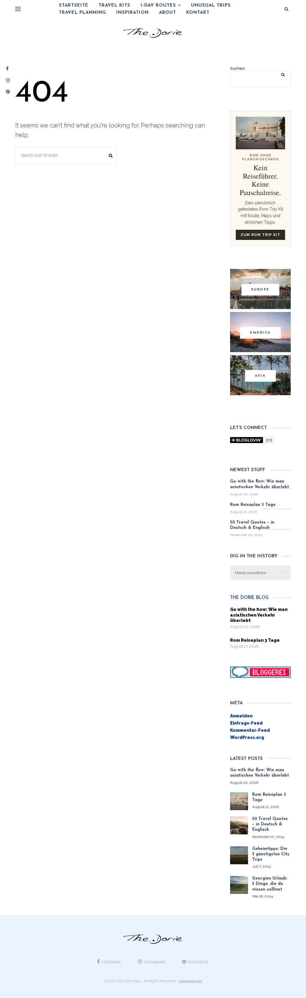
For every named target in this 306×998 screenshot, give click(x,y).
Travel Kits (114, 5)
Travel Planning (82, 12)
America (260, 332)
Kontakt (197, 12)
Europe (260, 289)
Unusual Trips (211, 5)
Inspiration (132, 12)
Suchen (237, 68)
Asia (260, 376)
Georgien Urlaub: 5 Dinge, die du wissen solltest (269, 883)
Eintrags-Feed (246, 723)
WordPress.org (247, 737)
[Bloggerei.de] (260, 672)
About (167, 12)
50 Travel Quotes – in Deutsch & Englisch (252, 525)
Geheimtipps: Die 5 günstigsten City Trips (270, 854)
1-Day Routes (158, 5)
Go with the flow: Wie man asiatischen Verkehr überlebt (259, 484)
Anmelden (241, 715)
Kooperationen (190, 981)
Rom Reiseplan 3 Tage (253, 505)
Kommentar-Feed (250, 730)
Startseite (73, 5)
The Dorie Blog (249, 598)
